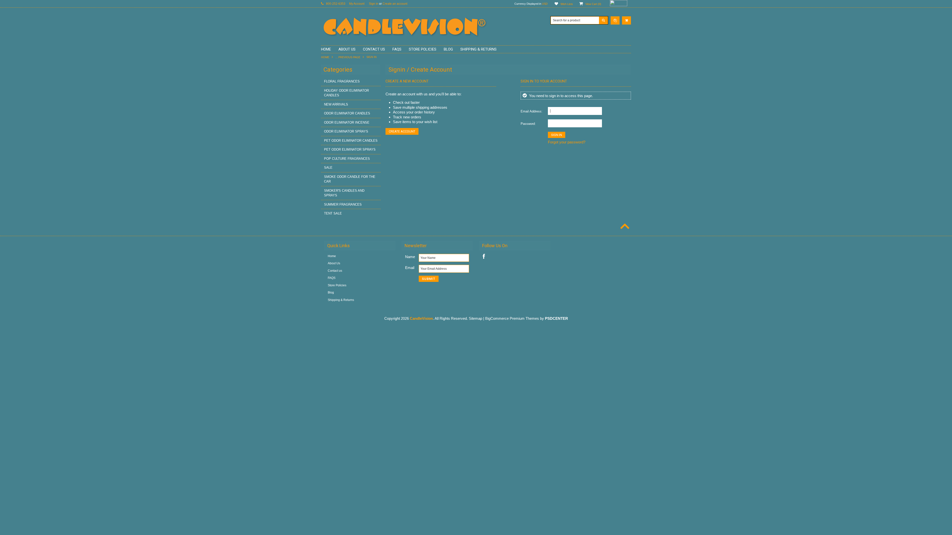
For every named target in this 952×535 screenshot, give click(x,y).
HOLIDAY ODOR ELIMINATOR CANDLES (346, 93)
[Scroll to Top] (624, 227)
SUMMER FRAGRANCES (343, 204)
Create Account (402, 131)
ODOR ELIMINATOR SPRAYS (346, 131)
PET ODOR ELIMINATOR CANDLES (351, 140)
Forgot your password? (566, 142)
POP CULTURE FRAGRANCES (347, 158)
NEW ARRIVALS (336, 104)
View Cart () (593, 3)
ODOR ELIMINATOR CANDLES (347, 113)
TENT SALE (333, 213)
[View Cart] (626, 20)
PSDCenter (556, 318)
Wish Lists (567, 3)
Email (409, 268)
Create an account (395, 3)
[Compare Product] (615, 20)
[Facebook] (484, 256)
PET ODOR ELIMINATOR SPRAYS (350, 149)
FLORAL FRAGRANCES (342, 81)
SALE (328, 167)
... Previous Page (347, 57)
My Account (356, 3)
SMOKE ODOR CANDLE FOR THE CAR (349, 179)
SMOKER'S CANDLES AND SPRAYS (344, 193)
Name (410, 257)
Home (325, 57)
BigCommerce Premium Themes (512, 318)
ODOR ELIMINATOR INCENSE (346, 122)
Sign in (373, 3)
